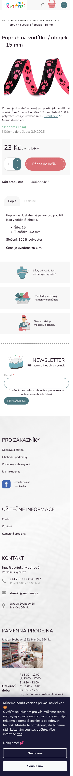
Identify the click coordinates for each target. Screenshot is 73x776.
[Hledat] (43, 5)
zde (19, 734)
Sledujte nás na (22, 484)
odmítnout (38, 725)
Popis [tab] (12, 201)
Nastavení (35, 753)
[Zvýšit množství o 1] (17, 161)
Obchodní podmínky (14, 457)
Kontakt (7, 526)
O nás (6, 519)
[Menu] (64, 5)
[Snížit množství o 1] (17, 167)
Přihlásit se (16, 401)
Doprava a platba (13, 450)
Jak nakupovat (11, 472)
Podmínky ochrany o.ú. (16, 464)
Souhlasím (35, 766)
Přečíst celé (51, 116)
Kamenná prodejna (14, 534)
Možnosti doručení (13, 120)
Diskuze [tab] (30, 201)
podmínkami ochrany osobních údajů (42, 392)
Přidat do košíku (45, 164)
